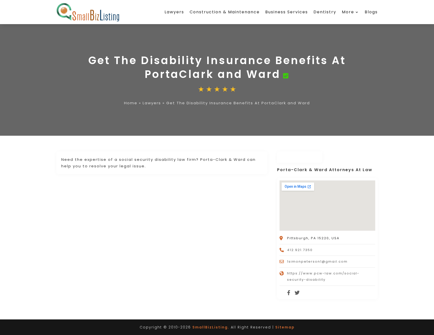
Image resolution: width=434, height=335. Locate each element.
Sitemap (285, 327)
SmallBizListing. (210, 327)
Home (130, 103)
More (348, 12)
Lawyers (174, 12)
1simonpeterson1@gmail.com (317, 261)
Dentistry (324, 12)
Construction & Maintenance (225, 12)
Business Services (286, 12)
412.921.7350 (300, 250)
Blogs (371, 12)
